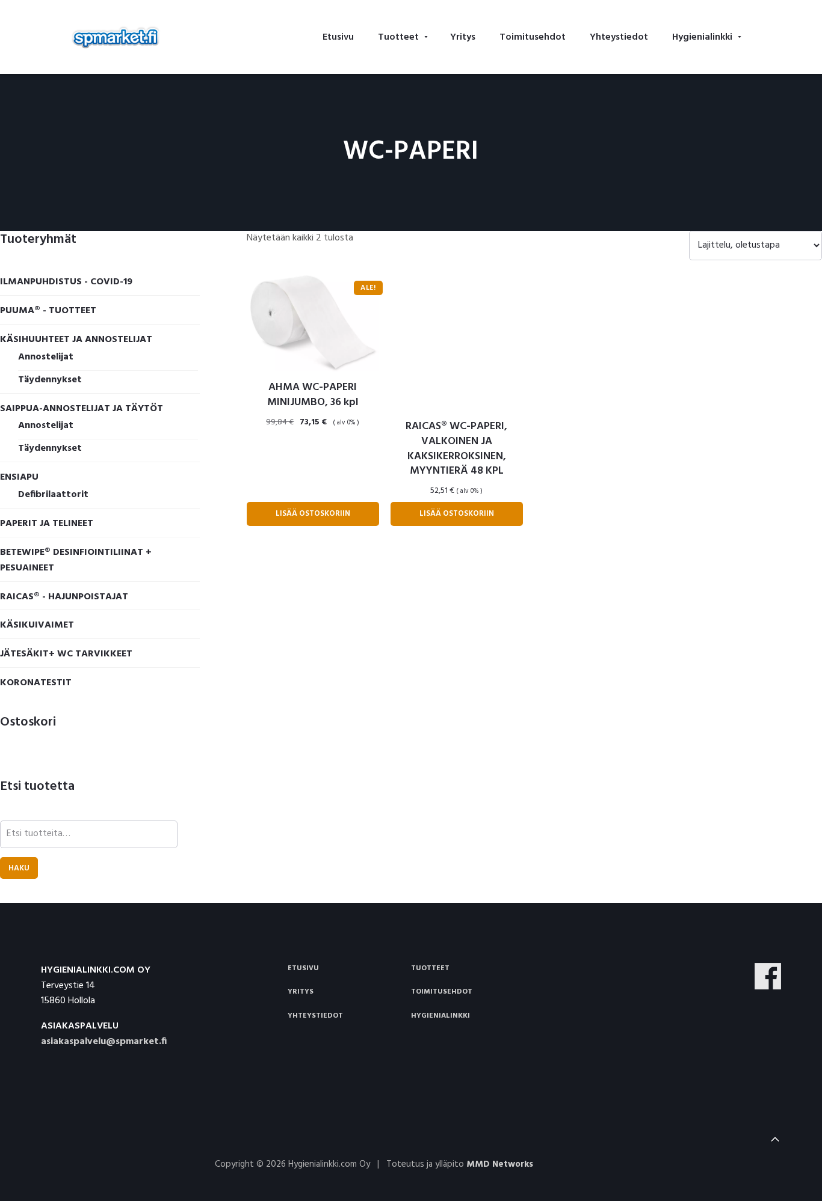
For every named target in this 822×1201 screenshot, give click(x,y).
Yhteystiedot (315, 1016)
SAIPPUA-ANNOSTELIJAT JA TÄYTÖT (81, 409)
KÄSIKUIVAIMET (37, 625)
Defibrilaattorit (53, 495)
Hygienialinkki (440, 1016)
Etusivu (303, 968)
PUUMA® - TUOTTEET (48, 311)
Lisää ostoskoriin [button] (313, 513)
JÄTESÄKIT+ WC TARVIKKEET (66, 654)
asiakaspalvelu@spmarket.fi (104, 1042)
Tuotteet (430, 968)
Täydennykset (50, 380)
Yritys (301, 992)
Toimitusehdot (441, 992)
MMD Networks (499, 1164)
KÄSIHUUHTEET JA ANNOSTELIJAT (76, 339)
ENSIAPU (19, 477)
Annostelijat (45, 357)
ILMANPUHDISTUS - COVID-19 (66, 282)
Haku (18, 868)
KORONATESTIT (36, 683)
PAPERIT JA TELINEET (46, 523)
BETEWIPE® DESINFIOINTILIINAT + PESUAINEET (76, 560)
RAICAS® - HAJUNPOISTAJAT (64, 597)
